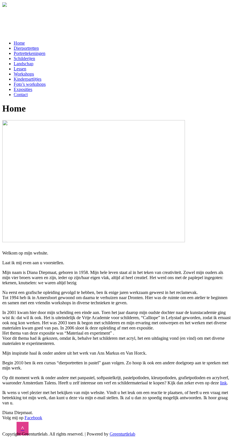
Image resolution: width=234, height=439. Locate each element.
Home (19, 43)
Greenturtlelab (122, 434)
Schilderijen (24, 58)
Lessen (20, 68)
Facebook (33, 417)
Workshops (24, 73)
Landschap (23, 63)
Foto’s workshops (30, 84)
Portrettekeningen (29, 53)
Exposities (23, 89)
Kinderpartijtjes (27, 79)
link (223, 382)
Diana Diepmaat (34, 19)
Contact (21, 94)
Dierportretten (26, 48)
